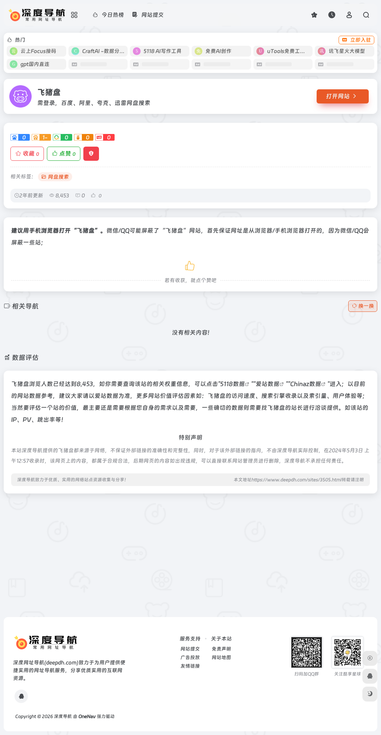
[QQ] (21, 696)
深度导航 (63, 716)
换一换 (366, 306)
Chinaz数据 (305, 383)
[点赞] (190, 264)
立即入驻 (360, 40)
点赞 (67, 153)
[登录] (349, 14)
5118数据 (232, 383)
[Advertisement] (190, 551)
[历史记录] (332, 14)
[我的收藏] (314, 14)
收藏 (31, 153)
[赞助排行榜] (369, 658)
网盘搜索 (58, 177)
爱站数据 (267, 383)
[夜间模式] (369, 694)
